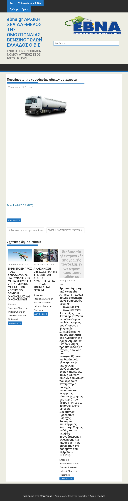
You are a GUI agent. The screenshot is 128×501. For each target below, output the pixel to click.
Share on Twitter (18, 213)
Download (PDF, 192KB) (20, 205)
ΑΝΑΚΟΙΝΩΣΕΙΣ (14, 220)
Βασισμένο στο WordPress (37, 495)
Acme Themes (97, 495)
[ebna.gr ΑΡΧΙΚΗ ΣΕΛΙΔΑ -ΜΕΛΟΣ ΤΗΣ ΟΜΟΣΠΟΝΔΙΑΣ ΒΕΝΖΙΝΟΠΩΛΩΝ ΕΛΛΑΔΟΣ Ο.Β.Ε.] (10, 68)
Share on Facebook (10, 213)
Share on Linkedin (26, 213)
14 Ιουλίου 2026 (41, 264)
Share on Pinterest (33, 213)
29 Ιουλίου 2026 (15, 264)
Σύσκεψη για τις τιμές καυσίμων (27, 230)
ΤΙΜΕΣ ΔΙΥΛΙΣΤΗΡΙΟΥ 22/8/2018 (64, 230)
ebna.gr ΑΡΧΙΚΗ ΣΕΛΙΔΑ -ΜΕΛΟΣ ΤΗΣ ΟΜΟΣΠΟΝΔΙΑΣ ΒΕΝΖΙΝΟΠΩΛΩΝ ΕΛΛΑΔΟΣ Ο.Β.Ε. (24, 32)
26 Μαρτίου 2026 (67, 280)
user (31, 87)
